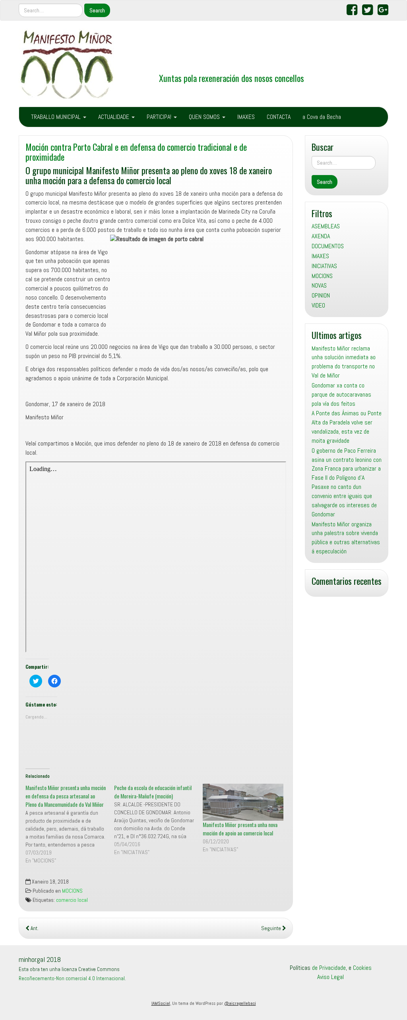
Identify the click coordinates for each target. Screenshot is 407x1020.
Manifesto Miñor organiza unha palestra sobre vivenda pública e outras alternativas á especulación (346, 538)
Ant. (34, 928)
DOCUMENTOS (328, 246)
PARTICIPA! (160, 117)
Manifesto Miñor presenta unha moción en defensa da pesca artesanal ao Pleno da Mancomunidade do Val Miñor (65, 795)
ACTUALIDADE (114, 117)
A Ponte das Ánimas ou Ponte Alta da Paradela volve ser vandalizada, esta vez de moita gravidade (347, 427)
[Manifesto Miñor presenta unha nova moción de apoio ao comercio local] (243, 802)
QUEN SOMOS (205, 117)
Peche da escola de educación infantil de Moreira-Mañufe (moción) (153, 791)
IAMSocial (160, 1003)
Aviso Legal (330, 977)
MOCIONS (72, 891)
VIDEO (318, 305)
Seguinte (271, 928)
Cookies (362, 968)
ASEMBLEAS (326, 226)
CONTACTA (279, 117)
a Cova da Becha (321, 117)
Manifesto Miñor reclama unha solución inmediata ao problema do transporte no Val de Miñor (344, 362)
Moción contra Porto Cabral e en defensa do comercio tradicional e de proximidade (136, 151)
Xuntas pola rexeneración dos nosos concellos (231, 77)
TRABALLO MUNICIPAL (56, 117)
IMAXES (246, 117)
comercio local (72, 900)
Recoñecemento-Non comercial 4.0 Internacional (72, 978)
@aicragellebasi (240, 1003)
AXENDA (321, 236)
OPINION (321, 295)
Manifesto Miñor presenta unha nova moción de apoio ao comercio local (240, 828)
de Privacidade (329, 968)
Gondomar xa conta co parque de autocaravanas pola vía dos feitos (341, 394)
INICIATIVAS (324, 266)
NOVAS (319, 285)
